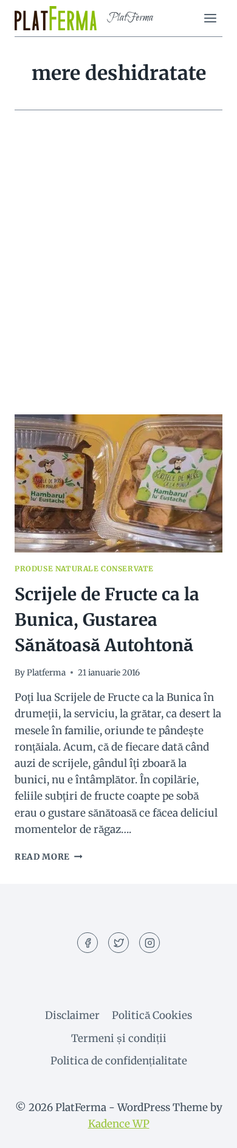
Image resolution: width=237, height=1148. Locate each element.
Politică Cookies (152, 1015)
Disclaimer (72, 1015)
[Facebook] (87, 942)
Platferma (46, 673)
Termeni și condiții (119, 1038)
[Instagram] (149, 942)
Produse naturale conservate (84, 568)
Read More (49, 857)
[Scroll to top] (206, 1129)
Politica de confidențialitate (118, 1060)
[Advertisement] (118, 277)
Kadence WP (118, 1123)
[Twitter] (118, 942)
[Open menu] (209, 17)
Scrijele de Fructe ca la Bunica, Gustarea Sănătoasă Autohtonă (107, 619)
